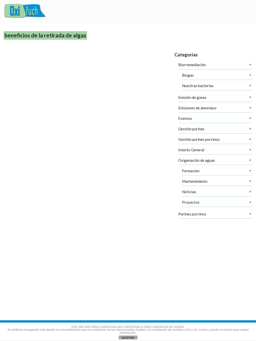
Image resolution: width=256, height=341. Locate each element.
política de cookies (195, 330)
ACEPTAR (128, 337)
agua (76, 119)
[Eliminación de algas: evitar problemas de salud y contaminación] (35, 88)
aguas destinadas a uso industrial (99, 119)
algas (163, 119)
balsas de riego (79, 125)
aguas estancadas (129, 119)
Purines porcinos (192, 214)
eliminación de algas (139, 125)
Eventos (185, 118)
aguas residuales (150, 119)
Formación (191, 171)
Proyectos (191, 202)
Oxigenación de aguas (196, 160)
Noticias (189, 191)
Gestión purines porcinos (199, 139)
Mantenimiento (195, 181)
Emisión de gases (192, 97)
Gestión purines (191, 129)
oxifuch (156, 125)
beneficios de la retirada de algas (108, 125)
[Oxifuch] (25, 11)
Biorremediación (192, 64)
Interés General (191, 150)
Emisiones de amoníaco (197, 108)
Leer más (101, 107)
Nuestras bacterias (198, 85)
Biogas (188, 75)
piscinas (165, 125)
